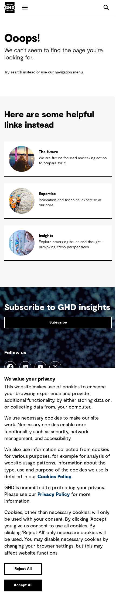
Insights (46, 236)
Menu (24, 7)
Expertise (47, 194)
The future (48, 152)
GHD (9, 7)
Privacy (53, 494)
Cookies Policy (54, 476)
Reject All (23, 569)
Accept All (23, 585)
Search (106, 7)
